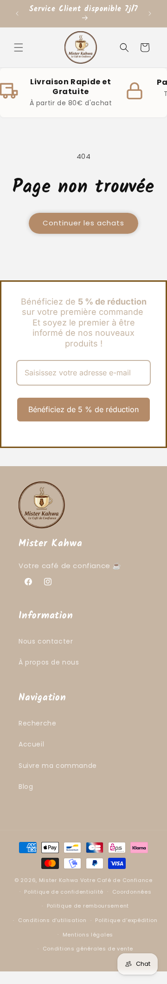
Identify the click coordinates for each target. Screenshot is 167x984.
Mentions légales (88, 934)
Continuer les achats (83, 223)
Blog (26, 786)
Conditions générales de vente (88, 948)
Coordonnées (132, 892)
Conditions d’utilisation (52, 920)
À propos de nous (49, 662)
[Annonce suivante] (150, 13)
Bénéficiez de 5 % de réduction (83, 409)
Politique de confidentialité (63, 892)
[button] (18, 47)
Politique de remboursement (88, 905)
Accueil (31, 744)
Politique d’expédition (126, 920)
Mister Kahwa (59, 880)
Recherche (37, 723)
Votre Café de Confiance (116, 880)
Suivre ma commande (58, 765)
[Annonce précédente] (17, 13)
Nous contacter (46, 641)
